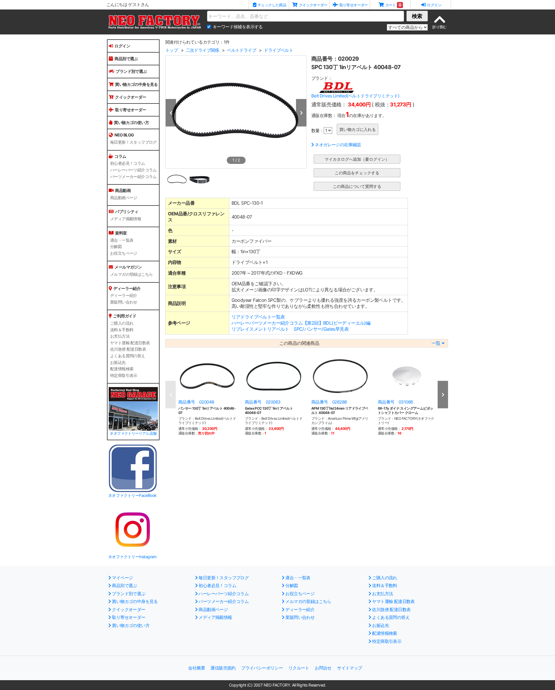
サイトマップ (349, 668)
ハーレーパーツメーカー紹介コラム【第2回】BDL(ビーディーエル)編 (301, 323)
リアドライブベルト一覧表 (258, 317)
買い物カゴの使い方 (131, 122)
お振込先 (118, 362)
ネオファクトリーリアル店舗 (133, 433)
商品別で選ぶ (126, 58)
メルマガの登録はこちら (131, 274)
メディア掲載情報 (125, 219)
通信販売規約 (222, 668)
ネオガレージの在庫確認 (337, 144)
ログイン (122, 45)
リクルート (298, 668)
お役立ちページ (123, 253)
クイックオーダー (130, 97)
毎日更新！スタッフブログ (133, 142)
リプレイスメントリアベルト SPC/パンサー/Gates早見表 (290, 329)
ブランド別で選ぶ (131, 71)
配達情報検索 (121, 369)
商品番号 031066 (395, 402)
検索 (417, 16)
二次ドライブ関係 (202, 50)
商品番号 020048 (196, 402)
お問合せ (323, 668)
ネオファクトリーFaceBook (132, 495)
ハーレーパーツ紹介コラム (133, 170)
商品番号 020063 (262, 402)
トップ (171, 50)
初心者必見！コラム (127, 163)
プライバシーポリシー (262, 668)
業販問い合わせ (123, 302)
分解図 (116, 246)
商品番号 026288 (329, 402)
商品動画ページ (123, 197)
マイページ (122, 577)
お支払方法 (120, 336)
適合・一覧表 (121, 240)
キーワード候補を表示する (238, 26)
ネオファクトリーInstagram (132, 556)
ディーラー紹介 (123, 295)
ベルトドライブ (241, 50)
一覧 (436, 343)
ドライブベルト (278, 50)
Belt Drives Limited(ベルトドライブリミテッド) (355, 96)
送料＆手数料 (121, 330)
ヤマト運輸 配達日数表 (130, 343)
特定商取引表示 (123, 375)
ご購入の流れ (121, 323)
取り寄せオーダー (130, 109)
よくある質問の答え (127, 356)
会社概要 (196, 668)
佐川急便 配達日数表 (128, 349)
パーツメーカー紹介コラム (133, 176)
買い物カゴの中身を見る (136, 84)
